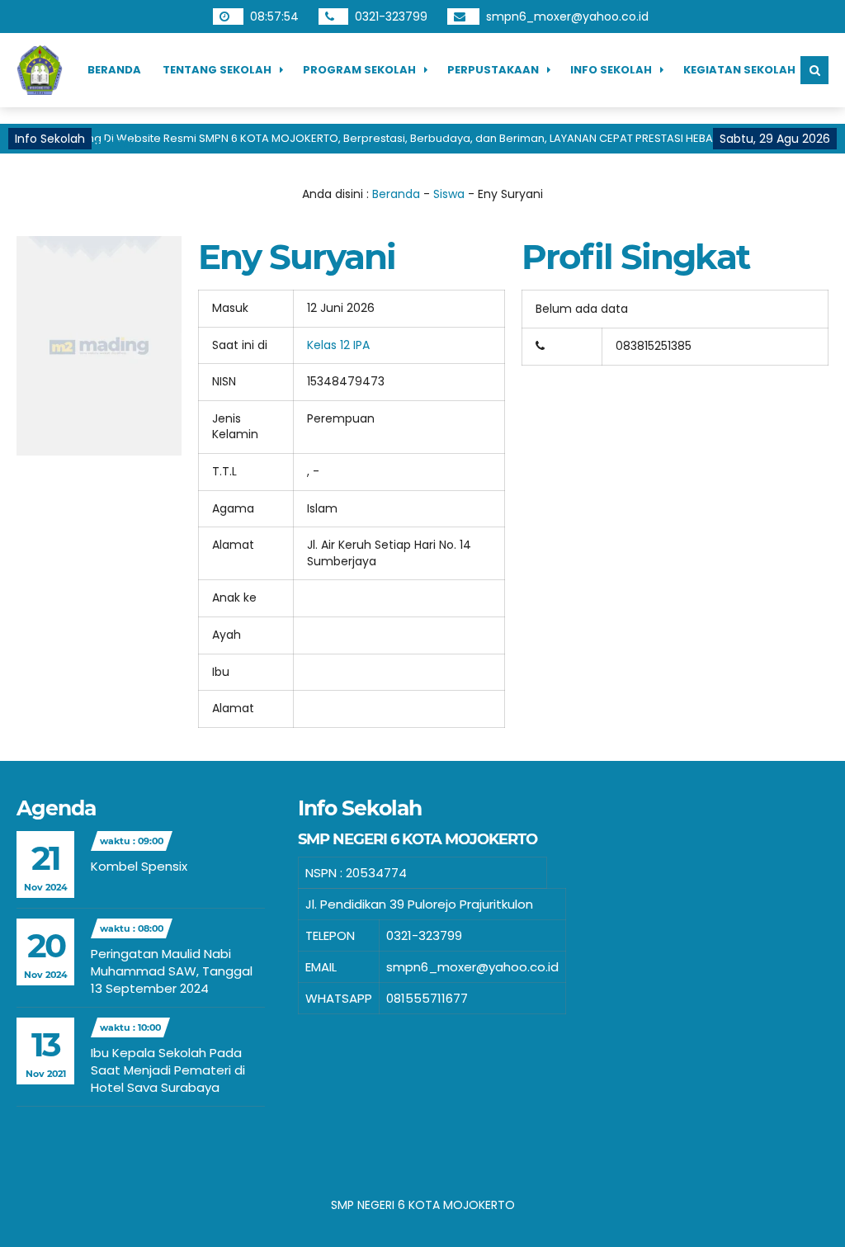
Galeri (112, 144)
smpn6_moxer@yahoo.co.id (567, 16)
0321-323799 (391, 16)
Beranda (114, 70)
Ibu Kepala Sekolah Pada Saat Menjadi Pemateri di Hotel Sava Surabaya (168, 1070)
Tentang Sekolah (217, 70)
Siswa (449, 194)
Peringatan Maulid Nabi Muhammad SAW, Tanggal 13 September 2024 (172, 971)
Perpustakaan (493, 70)
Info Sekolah (611, 70)
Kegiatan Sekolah (739, 70)
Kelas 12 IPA (338, 345)
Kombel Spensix (139, 866)
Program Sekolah (359, 70)
